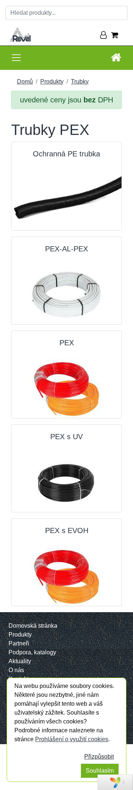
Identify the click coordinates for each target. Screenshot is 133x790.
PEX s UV (66, 437)
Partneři (18, 643)
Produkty (52, 81)
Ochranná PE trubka (66, 154)
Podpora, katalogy (32, 652)
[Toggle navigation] (16, 57)
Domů (25, 81)
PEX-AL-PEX (66, 249)
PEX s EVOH (66, 530)
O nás (16, 670)
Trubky (80, 81)
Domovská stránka (32, 626)
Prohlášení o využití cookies (71, 739)
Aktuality (19, 661)
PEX (66, 343)
